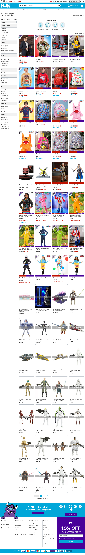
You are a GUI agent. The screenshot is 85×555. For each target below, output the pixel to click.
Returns (17, 527)
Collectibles (4, 48)
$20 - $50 (3, 123)
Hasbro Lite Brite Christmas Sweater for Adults (25, 216)
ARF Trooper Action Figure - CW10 (76, 400)
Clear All (15, 19)
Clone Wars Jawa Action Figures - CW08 (58, 459)
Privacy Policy (32, 527)
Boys (3, 37)
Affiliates (45, 527)
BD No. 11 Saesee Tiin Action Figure (76, 310)
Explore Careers (38, 513)
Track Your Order (63, 1)
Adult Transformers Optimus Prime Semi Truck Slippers (59, 59)
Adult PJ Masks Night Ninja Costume (42, 249)
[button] (73, 5)
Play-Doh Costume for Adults (43, 277)
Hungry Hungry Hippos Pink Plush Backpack (76, 123)
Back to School (4, 78)
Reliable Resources (48, 534)
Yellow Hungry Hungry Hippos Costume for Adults (25, 249)
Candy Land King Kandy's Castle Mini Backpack (59, 123)
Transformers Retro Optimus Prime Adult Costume (59, 216)
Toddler (3, 35)
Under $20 (3, 121)
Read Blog (71, 514)
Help (83, 1)
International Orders (20, 532)
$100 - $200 (4, 126)
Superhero (3, 98)
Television (3, 100)
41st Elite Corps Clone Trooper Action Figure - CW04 (75, 370)
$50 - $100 (4, 124)
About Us (45, 523)
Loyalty (45, 543)
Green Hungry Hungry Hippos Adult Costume (60, 249)
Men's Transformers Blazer (25, 58)
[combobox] (43, 5)
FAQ (16, 529)
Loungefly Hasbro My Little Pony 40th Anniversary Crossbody (25, 310)
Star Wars (3, 63)
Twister (3, 67)
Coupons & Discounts (20, 534)
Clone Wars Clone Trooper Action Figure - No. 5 (42, 459)
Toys (2, 52)
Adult (2, 28)
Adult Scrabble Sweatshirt (59, 90)
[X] (70, 506)
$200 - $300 (4, 128)
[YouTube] (80, 506)
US (53, 1)
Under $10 (3, 119)
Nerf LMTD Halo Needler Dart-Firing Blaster (59, 310)
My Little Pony (4, 59)
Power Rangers (4, 61)
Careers (45, 525)
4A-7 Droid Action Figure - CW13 (25, 400)
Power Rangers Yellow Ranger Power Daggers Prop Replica (42, 186)
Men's (3, 30)
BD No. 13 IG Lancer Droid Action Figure (42, 340)
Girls (3, 39)
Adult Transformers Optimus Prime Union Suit (76, 249)
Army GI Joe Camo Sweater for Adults (42, 59)
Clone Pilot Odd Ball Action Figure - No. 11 (42, 430)
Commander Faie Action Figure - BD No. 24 (75, 459)
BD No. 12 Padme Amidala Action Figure (25, 340)
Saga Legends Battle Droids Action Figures (26, 430)
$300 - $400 (4, 130)
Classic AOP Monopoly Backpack (58, 154)
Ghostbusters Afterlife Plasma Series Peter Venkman (58, 186)
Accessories (4, 45)
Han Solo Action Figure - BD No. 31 (59, 488)
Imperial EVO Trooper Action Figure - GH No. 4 (76, 488)
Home (4, 520)
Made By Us (4, 110)
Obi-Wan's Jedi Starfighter (76, 339)
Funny (2, 91)
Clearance (3, 106)
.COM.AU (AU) (32, 534)
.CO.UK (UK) (32, 532)
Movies (2, 93)
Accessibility (46, 529)
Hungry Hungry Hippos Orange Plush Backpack (24, 154)
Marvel (2, 58)
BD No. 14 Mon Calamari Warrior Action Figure (58, 340)
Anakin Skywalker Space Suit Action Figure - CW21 (59, 400)
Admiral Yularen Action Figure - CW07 (41, 400)
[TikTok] (71, 509)
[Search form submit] (59, 5)
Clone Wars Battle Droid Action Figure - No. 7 (25, 459)
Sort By (78, 33)
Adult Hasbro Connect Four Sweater (25, 123)
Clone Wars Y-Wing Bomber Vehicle (59, 370)
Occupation (3, 95)
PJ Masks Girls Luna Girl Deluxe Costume (24, 278)
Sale (2, 111)
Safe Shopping (32, 523)
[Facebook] (61, 506)
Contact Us (74, 1)
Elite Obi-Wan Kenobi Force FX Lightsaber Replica (42, 310)
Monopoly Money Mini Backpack (75, 154)
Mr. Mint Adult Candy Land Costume (42, 216)
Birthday (3, 80)
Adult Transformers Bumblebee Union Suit (75, 59)
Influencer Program (48, 541)
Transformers (4, 65)
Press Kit (45, 532)
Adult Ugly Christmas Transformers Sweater (41, 90)
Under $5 (3, 117)
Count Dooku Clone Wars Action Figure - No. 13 (25, 488)
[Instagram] (65, 506)
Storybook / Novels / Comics (7, 97)
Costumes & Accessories (6, 50)
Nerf (2, 72)
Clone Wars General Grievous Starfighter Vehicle (26, 370)
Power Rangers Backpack (42, 123)
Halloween (3, 84)
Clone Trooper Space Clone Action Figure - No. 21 (76, 430)
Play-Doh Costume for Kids (76, 277)
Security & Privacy (33, 525)
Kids (2, 34)
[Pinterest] (75, 506)
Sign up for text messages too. (67, 538)
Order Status (18, 525)
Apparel (3, 47)
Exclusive (3, 108)
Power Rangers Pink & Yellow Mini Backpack (43, 154)
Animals (3, 89)
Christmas (3, 82)
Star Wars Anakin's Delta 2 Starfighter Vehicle (42, 370)
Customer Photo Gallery (49, 538)
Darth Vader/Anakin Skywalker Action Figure (42, 488)
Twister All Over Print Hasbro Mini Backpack (76, 90)
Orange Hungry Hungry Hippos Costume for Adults (76, 216)
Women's (4, 32)
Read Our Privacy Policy (70, 544)
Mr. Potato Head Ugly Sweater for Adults (24, 90)
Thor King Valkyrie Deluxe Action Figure (76, 185)
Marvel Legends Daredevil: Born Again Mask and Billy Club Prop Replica (25, 186)
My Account (6, 524)
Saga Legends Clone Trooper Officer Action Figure (59, 430)
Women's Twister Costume (59, 277)
